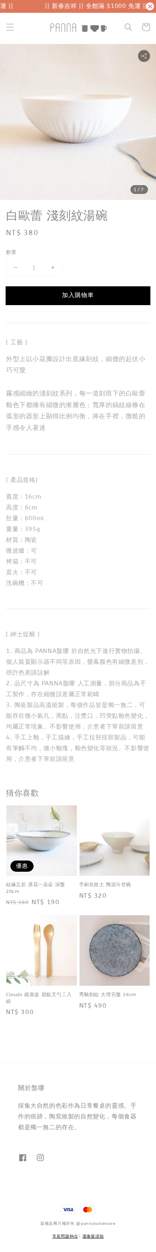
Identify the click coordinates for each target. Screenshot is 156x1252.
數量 (11, 252)
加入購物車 (78, 295)
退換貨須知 (93, 1236)
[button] (10, 27)
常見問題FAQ (65, 1236)
